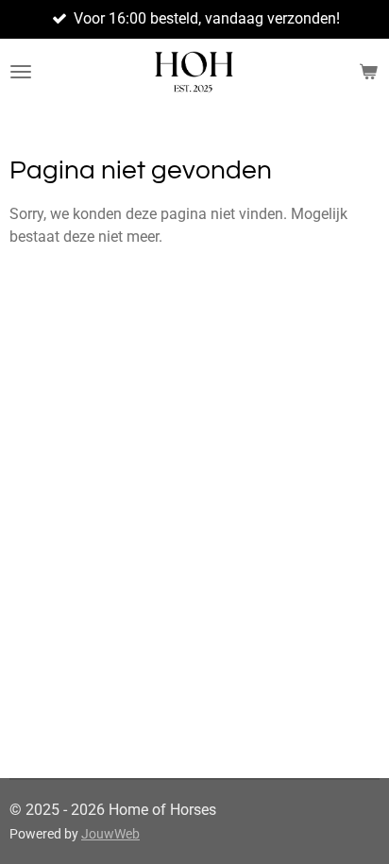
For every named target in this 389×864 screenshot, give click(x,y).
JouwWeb (110, 833)
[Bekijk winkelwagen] (368, 72)
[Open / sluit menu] (21, 72)
